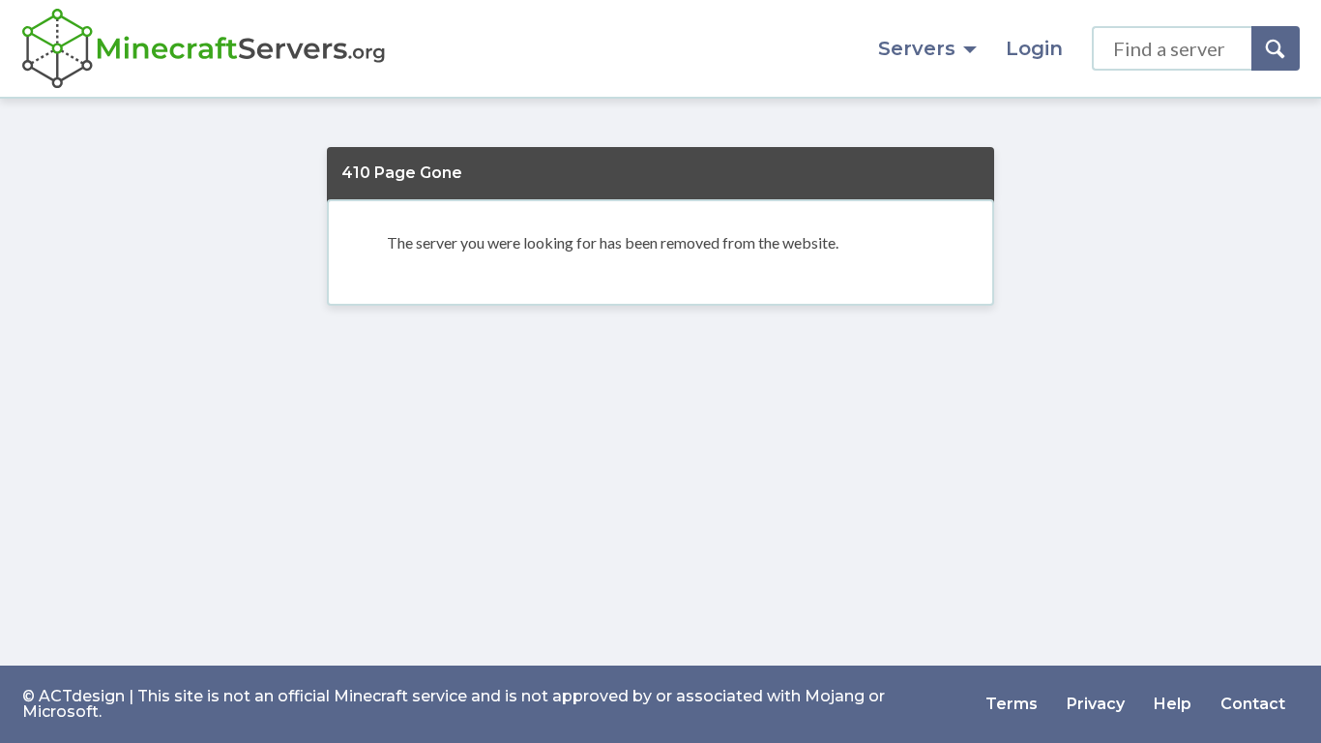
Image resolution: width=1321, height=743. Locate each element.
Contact (1252, 704)
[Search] (1275, 48)
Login (1034, 48)
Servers (916, 48)
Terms (1011, 704)
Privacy (1096, 704)
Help (1172, 704)
